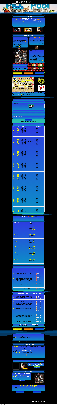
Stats (44, 1)
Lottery (36, 1)
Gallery (40, 1)
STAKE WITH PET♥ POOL (40, 72)
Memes (42, 1)
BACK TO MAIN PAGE (37, 392)
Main (34, 1)
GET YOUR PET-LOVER (28, 72)
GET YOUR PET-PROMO (17, 72)
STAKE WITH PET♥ (18, 7)
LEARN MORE (37, 367)
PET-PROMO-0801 (31, 107)
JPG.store (35, 21)
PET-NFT (38, 1)
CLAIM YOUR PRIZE (28, 120)
